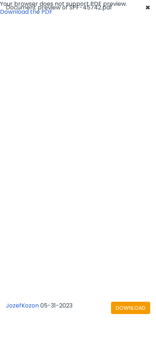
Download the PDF (26, 12)
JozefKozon (22, 305)
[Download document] (130, 308)
